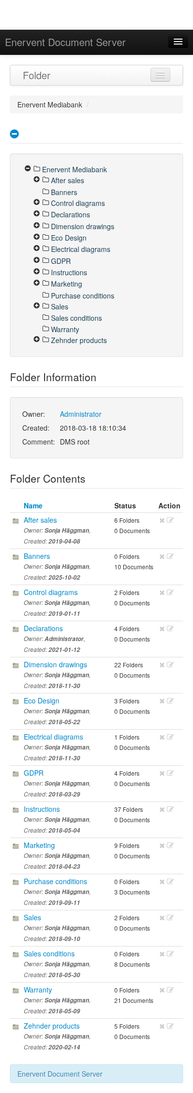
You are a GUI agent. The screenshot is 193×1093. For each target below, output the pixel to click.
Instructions (42, 809)
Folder (36, 75)
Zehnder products (52, 1026)
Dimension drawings (55, 664)
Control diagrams (51, 592)
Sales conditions (49, 953)
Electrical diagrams (53, 737)
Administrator (80, 414)
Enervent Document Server (65, 42)
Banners (37, 556)
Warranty (38, 989)
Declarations (43, 628)
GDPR (34, 773)
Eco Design (41, 700)
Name (33, 505)
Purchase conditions (55, 881)
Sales (32, 917)
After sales (40, 520)
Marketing (39, 845)
